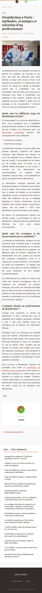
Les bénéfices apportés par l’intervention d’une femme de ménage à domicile (19, 521)
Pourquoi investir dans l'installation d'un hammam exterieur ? (19, 555)
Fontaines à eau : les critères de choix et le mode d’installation (20, 464)
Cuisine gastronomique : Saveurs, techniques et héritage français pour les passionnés (21, 498)
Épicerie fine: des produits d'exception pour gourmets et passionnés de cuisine (20, 485)
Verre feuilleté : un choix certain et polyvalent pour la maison (21, 548)
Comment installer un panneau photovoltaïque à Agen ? (16, 492)
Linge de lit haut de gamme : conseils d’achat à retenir (20, 478)
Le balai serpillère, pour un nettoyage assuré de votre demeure (20, 528)
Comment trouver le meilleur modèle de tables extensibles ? (19, 542)
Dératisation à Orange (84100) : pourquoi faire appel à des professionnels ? (19, 535)
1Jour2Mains (21, 574)
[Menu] (26, 1)
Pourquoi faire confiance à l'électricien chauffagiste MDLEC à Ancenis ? (18, 457)
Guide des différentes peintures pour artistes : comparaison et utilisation (21, 471)
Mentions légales (17, 581)
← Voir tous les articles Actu (12, 432)
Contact (27, 581)
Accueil (4, 7)
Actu (9, 7)
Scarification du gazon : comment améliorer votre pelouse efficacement (20, 514)
